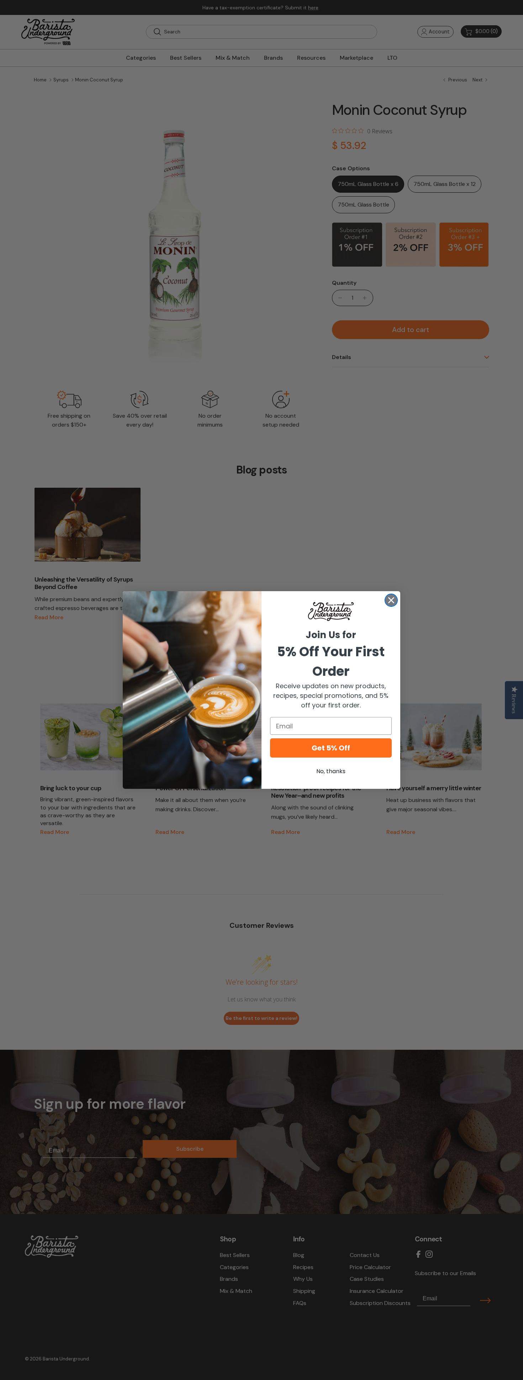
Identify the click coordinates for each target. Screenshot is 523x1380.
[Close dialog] (391, 600)
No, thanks (330, 771)
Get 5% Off (331, 748)
